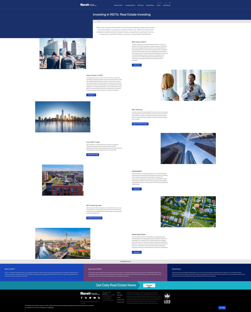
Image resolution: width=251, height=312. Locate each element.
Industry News (150, 5)
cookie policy (51, 307)
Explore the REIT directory (140, 123)
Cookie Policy (120, 299)
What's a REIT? (118, 5)
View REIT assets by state (94, 217)
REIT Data (141, 5)
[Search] (170, 2)
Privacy (119, 297)
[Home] (88, 4)
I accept (222, 307)
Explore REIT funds (92, 154)
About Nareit (167, 5)
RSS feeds (119, 295)
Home (99, 21)
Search (119, 292)
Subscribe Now (149, 286)
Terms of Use (120, 302)
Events (159, 5)
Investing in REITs (130, 5)
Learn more (137, 65)
